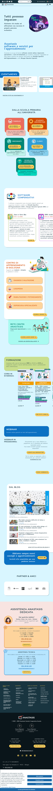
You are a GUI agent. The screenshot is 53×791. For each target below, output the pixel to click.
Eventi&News (44, 698)
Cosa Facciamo (44, 692)
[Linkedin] (7, 1)
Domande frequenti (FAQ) (20, 693)
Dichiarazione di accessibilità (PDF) (7, 708)
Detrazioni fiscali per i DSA (32, 698)
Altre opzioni (39, 776)
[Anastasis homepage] (9, 4)
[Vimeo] (11, 1)
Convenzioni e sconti (31, 691)
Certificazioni (44, 702)
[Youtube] (9, 1)
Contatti (43, 688)
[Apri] (3, 4)
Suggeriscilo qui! (35, 459)
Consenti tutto (40, 784)
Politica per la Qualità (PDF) (7, 705)
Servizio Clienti (20, 690)
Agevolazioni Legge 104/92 (31, 702)
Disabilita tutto (40, 780)
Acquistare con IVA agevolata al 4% (32, 694)
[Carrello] (50, 4)
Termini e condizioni (6, 689)
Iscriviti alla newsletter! (35, 452)
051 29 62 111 (8, 767)
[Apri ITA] (50, 1)
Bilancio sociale (45, 700)
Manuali (18, 695)
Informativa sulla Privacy (6, 696)
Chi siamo (43, 690)
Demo (17, 699)
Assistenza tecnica (18, 688)
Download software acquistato (19, 702)
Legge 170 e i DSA (32, 700)
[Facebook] (2, 1)
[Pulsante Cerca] (30, 2)
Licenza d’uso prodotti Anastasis (6, 692)
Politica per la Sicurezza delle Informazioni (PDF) (7, 701)
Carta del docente (30, 705)
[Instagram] (5, 1)
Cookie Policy (6, 698)
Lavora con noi (45, 694)
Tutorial (18, 697)
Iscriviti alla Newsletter (44, 696)
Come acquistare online (32, 688)
